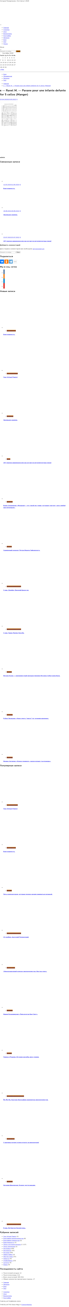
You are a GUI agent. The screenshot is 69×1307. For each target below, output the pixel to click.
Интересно (10, 416)
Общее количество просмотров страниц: (18, 1279)
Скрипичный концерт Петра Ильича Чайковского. (21, 550)
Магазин (6, 38)
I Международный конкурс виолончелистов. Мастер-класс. (25, 971)
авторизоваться (38, 249)
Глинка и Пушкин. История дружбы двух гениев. (21, 1057)
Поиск (5, 44)
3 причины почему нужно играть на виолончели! (21, 1142)
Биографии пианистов (11, 1240)
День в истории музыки (14, 586)
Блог (5, 40)
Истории (9, 546)
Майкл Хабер (8, 1255)
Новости (6, 1259)
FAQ (4, 42)
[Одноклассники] (6, 262)
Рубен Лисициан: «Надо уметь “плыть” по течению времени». (26, 718)
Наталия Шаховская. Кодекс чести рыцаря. (19, 1185)
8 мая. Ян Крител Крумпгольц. (14, 1228)
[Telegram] (11, 262)
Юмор (8, 459)
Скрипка (6, 30)
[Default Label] (4, 273)
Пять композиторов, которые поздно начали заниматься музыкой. (28, 894)
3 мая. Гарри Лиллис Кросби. (13, 633)
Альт (5, 32)
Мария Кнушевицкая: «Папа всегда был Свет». (20, 1014)
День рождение (9, 1246)
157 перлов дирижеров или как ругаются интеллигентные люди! (27, 241)
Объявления (7, 76)
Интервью (10, 502)
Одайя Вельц (11, 1139)
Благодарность (11, 330)
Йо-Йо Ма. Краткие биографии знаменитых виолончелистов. (25, 1100)
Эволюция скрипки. (10, 215)
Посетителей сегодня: (11, 1273)
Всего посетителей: (10, 1277)
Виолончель (7, 34)
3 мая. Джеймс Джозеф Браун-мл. (16, 590)
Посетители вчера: (10, 1275)
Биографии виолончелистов (15, 1096)
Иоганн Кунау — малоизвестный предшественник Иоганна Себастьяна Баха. (31, 676)
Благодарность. (9, 188)
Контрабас (7, 36)
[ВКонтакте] (2, 262)
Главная (6, 28)
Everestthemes (26, 1305)
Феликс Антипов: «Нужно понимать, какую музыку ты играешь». (27, 761)
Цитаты (6, 1263)
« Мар (2, 69)
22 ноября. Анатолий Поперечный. (16, 937)
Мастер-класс (11, 967)
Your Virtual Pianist (12, 373)
